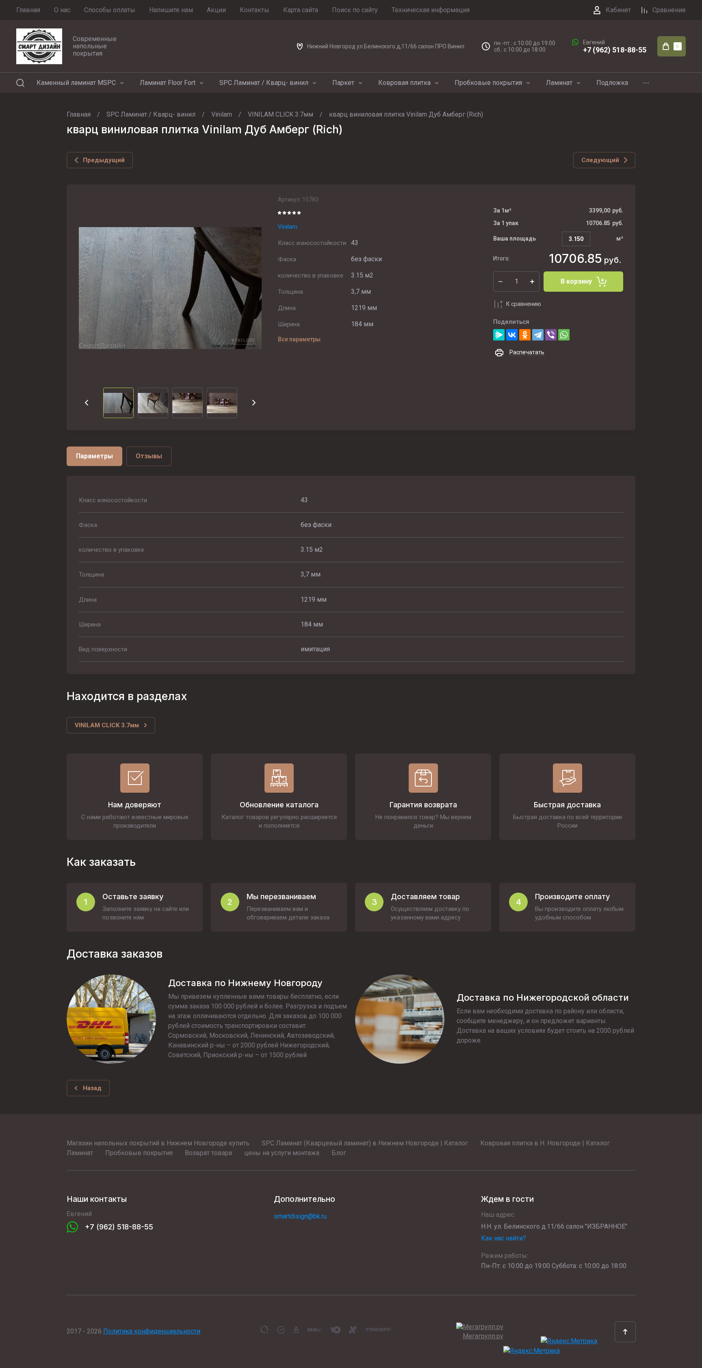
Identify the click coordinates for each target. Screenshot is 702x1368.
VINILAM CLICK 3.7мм (280, 114)
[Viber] (551, 334)
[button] (625, 1332)
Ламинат (559, 83)
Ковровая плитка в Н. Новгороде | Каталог (545, 1143)
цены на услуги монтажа (281, 1153)
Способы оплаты (109, 10)
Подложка (612, 83)
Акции (216, 10)
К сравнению (523, 304)
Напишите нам (171, 10)
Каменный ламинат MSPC (76, 83)
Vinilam (221, 114)
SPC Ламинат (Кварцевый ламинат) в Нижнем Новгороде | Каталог (365, 1143)
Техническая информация (431, 10)
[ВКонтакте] (512, 334)
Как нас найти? (503, 1238)
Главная (28, 10)
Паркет (343, 83)
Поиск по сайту (355, 10)
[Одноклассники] (525, 334)
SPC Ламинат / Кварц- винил (263, 83)
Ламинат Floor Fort (167, 83)
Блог (339, 1153)
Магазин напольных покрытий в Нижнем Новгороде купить (158, 1143)
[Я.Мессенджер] (499, 334)
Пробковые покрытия (488, 83)
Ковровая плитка (404, 83)
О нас (62, 10)
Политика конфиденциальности (151, 1331)
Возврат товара (208, 1153)
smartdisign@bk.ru (300, 1216)
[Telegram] (538, 334)
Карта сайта (300, 10)
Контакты (254, 10)
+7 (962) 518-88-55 (614, 50)
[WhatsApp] (564, 334)
